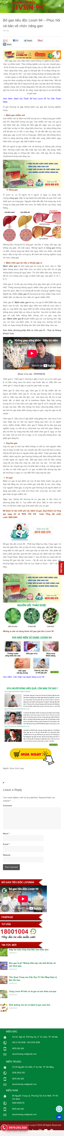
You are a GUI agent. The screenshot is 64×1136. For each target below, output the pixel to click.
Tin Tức (6, 31)
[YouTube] (28, 1131)
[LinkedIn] (34, 1131)
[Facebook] (23, 1131)
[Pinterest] (51, 1131)
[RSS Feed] (12, 1131)
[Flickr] (45, 1131)
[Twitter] (18, 1131)
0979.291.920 (18, 1127)
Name (5, 833)
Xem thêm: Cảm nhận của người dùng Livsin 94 (24, 677)
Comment (7, 805)
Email (5, 844)
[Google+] (40, 1131)
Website (6, 855)
